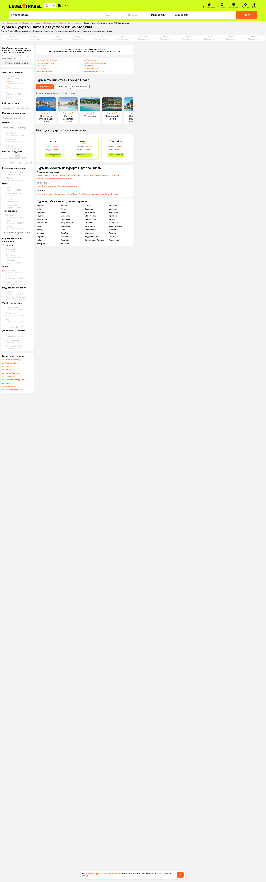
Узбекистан (42, 223)
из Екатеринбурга (10, 363)
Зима (39, 175)
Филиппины (90, 230)
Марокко (89, 233)
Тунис (63, 212)
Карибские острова (46, 186)
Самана (95, 194)
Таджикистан (91, 236)
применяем (115, 873)
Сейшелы (65, 219)
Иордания (90, 226)
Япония (88, 223)
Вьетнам (113, 209)
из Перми (6, 383)
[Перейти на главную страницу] (25, 5)
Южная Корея (115, 226)
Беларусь (65, 216)
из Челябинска (9, 386)
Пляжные (62, 86)
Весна (47, 175)
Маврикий (113, 223)
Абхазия (113, 205)
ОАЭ (39, 209)
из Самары (7, 370)
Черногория (90, 219)
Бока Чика (72, 194)
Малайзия (65, 226)
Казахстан (42, 219)
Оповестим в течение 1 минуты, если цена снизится (15, 57)
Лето (54, 175)
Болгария (65, 243)
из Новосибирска (10, 373)
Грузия (40, 216)
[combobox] (56, 15)
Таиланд (89, 209)
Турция (40, 205)
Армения (113, 216)
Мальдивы (42, 212)
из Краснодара (9, 376)
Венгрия (41, 243)
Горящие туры (73, 175)
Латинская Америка (67, 186)
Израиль (41, 236)
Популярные (45, 86)
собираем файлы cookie (97, 873)
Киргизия (113, 230)
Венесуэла (114, 240)
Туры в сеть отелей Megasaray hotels (54, 178)
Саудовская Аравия (94, 240)
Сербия (64, 233)
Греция (112, 236)
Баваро (114, 194)
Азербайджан (67, 223)
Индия (112, 219)
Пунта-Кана (59, 194)
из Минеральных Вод (12, 390)
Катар (40, 230)
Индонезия (90, 212)
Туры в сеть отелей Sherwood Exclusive (100, 175)
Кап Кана (105, 194)
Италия (40, 233)
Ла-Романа (84, 194)
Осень (62, 175)
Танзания (113, 212)
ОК (180, 875)
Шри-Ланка (90, 216)
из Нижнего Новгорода (13, 380)
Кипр (39, 226)
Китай (63, 209)
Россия (64, 205)
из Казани (6, 366)
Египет (88, 205)
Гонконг (112, 233)
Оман (63, 230)
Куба (39, 240)
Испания (65, 236)
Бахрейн (65, 240)
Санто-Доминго (44, 194)
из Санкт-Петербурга (12, 360)
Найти (246, 15)
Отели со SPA (79, 86)
